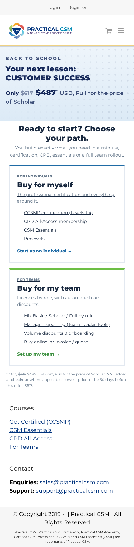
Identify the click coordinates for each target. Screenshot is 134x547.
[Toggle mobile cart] (109, 30)
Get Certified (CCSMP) (40, 421)
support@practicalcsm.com (74, 490)
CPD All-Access (30, 438)
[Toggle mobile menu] (121, 30)
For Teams (23, 447)
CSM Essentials (30, 430)
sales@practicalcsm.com (74, 482)
